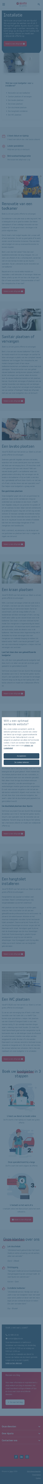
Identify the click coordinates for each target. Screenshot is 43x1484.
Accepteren (21, 756)
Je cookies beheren (21, 762)
